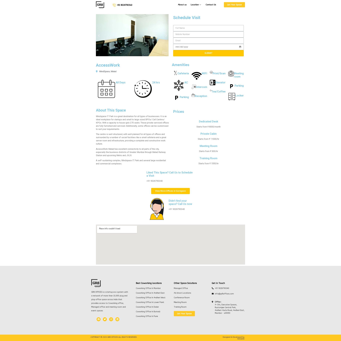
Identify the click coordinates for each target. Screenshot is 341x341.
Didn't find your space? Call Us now (180, 202)
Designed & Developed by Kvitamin (233, 338)
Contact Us (211, 4)
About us (182, 4)
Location (195, 4)
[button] (234, 4)
